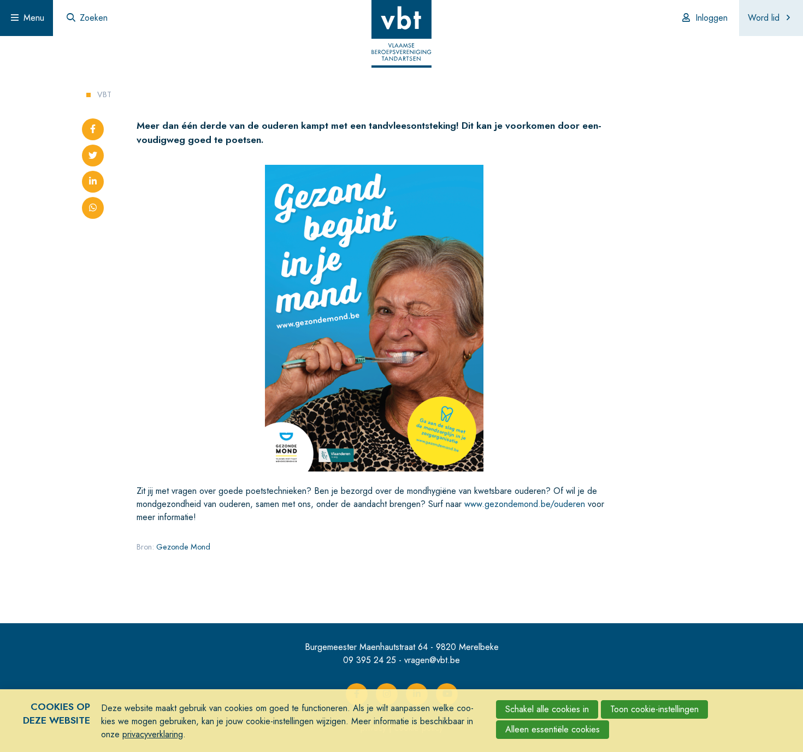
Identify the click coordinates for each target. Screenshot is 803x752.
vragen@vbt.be (432, 660)
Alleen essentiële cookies (552, 729)
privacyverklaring (152, 734)
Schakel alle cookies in (547, 709)
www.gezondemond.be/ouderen (524, 504)
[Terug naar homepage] (401, 35)
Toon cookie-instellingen (654, 709)
